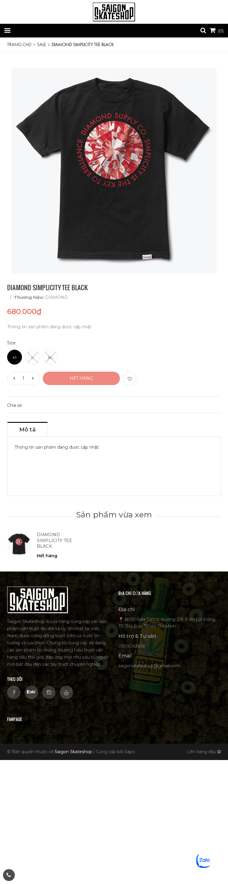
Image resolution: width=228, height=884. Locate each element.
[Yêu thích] (129, 379)
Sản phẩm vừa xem (114, 514)
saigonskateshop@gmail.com (149, 665)
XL (50, 357)
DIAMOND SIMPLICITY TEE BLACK (54, 540)
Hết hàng (81, 378)
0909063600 (132, 646)
